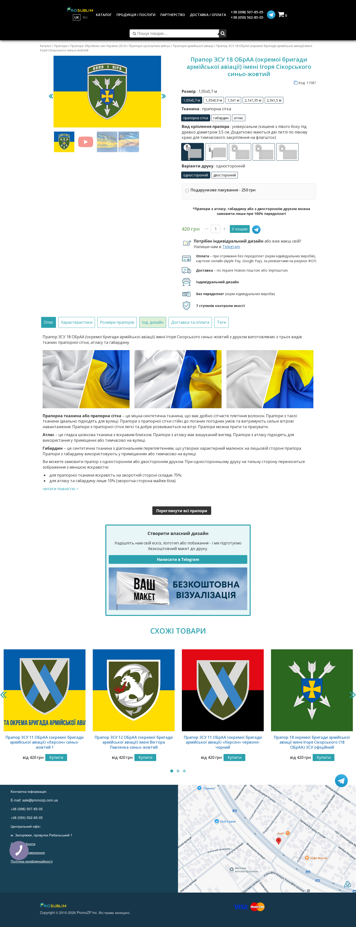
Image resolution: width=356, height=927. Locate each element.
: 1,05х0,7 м (206, 91)
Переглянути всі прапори (181, 510)
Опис (48, 322)
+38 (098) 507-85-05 (247, 12)
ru (85, 17)
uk (76, 17)
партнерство (172, 14)
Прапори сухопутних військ (149, 46)
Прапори (61, 46)
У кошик (240, 229)
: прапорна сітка (215, 108)
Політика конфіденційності (32, 861)
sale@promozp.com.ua (40, 800)
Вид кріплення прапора (244, 132)
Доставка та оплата (190, 322)
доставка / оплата (208, 14)
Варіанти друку (213, 166)
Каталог (45, 46)
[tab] (48, 322)
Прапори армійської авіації (193, 46)
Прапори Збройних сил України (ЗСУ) (98, 46)
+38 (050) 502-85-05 (247, 17)
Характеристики (76, 322)
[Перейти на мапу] (267, 839)
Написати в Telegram (178, 559)
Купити (56, 757)
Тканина (206, 108)
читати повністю (59, 488)
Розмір (199, 91)
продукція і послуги (135, 14)
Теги (221, 322)
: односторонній (229, 166)
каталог (104, 14)
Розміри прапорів (117, 322)
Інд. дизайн (152, 322)
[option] (192, 100)
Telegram (231, 246)
